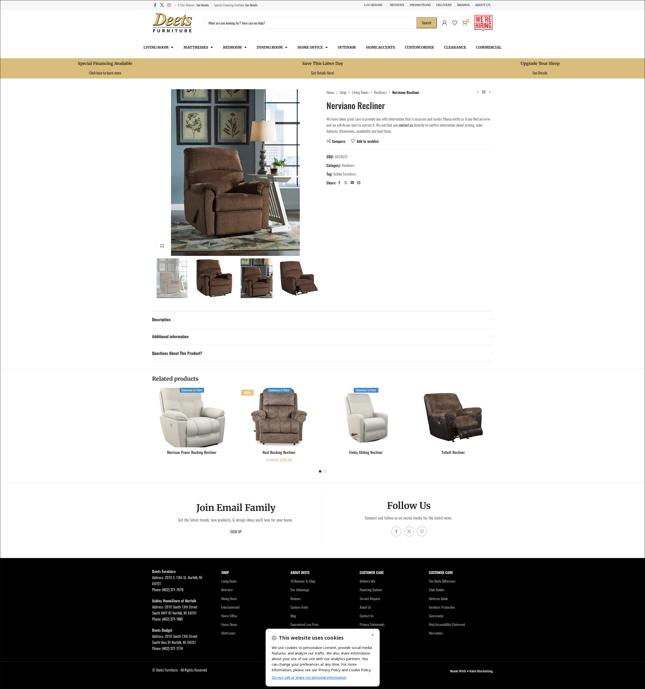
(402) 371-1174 (172, 648)
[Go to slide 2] (325, 471)
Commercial (489, 47)
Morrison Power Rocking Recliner (191, 452)
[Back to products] (484, 92)
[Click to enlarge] (162, 245)
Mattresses (195, 47)
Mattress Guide (438, 598)
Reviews (295, 598)
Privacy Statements (372, 624)
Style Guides (436, 589)
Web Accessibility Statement (447, 624)
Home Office (310, 47)
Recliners (380, 92)
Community (436, 615)
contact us (406, 125)
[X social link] (161, 5)
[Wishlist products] (455, 23)
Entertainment (230, 607)
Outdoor (347, 47)
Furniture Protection (442, 607)
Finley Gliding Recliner (366, 452)
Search (426, 22)
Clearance (455, 47)
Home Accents (380, 47)
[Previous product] (478, 92)
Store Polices (368, 633)
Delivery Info (367, 581)
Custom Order (419, 47)
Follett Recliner (453, 452)
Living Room (156, 47)
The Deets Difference (442, 581)
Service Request (370, 598)
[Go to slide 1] (320, 471)
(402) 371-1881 (172, 619)
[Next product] (490, 92)
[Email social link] (352, 182)
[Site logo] (172, 22)
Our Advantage (299, 589)
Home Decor (229, 624)
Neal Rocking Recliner (279, 452)
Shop (343, 92)
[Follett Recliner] (453, 417)
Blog (293, 615)
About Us (365, 607)
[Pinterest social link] (359, 182)
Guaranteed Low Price (304, 624)
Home (330, 92)
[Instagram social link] (168, 5)
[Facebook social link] (155, 5)
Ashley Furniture (344, 174)
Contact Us (367, 615)
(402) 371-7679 (172, 589)
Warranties (436, 633)
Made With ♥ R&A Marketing (471, 671)
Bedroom (232, 47)
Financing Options (371, 589)
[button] (158, 278)
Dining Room (270, 47)
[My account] (444, 23)
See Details (202, 5)
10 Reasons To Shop (302, 581)
